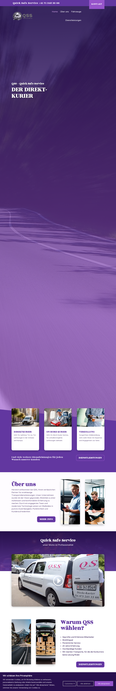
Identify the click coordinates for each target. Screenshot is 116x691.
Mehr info (46, 519)
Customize (69, 684)
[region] (58, 681)
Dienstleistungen (73, 20)
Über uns (64, 11)
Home (55, 11)
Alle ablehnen (85, 684)
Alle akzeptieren (104, 684)
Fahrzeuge (76, 11)
